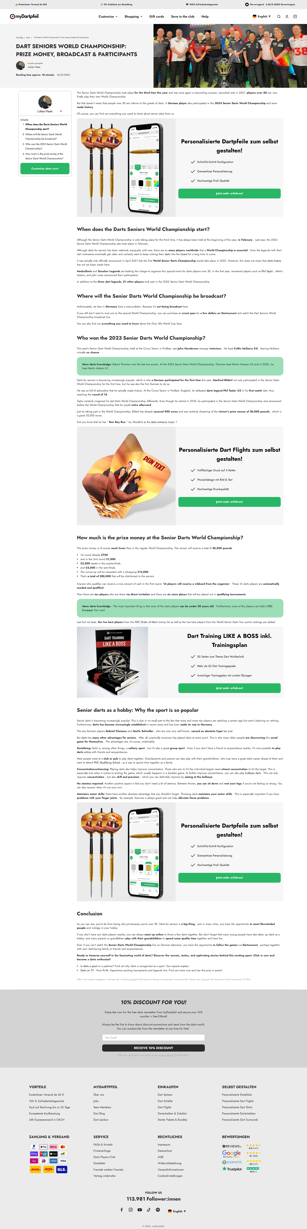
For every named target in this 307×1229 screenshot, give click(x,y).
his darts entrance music (161, 422)
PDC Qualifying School (107, 763)
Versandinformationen (171, 1170)
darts (167, 254)
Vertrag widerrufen (104, 1176)
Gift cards (156, 16)
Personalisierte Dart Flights (238, 1101)
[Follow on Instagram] (130, 1209)
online (87, 752)
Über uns (98, 1095)
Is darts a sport (88, 966)
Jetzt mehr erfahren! (229, 193)
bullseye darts (253, 773)
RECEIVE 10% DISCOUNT (153, 1048)
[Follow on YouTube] (139, 1209)
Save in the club (182, 16)
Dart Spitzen (165, 1095)
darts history (274, 261)
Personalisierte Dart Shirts (237, 1107)
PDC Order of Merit (146, 622)
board (184, 254)
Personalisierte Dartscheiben (238, 1113)
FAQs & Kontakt (102, 1144)
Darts (28, 37)
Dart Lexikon (100, 1120)
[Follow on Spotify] (157, 1209)
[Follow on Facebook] (121, 1209)
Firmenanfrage (102, 1151)
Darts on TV (87, 970)
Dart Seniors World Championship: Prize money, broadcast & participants (61, 37)
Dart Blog (19, 37)
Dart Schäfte (165, 1101)
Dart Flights (164, 1107)
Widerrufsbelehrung (169, 1163)
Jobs (95, 1101)
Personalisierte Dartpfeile (237, 1095)
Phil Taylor (267, 271)
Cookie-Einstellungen (170, 1176)
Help (205, 16)
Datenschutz (165, 1151)
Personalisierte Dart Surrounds (240, 1120)
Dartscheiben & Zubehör (172, 1113)
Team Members (102, 1107)
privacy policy (165, 1055)
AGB (160, 1157)
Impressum (164, 1144)
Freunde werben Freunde (108, 1170)
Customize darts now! (45, 169)
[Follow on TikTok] (148, 1209)
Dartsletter (99, 1163)
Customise (106, 16)
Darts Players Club (104, 1157)
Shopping (132, 16)
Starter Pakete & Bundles (172, 1120)
